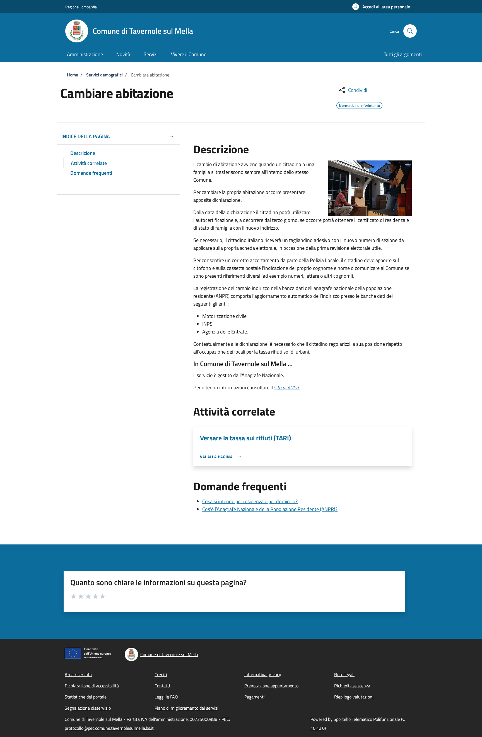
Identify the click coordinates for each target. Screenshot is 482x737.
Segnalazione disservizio (88, 708)
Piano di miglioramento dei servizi (186, 708)
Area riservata (78, 674)
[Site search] (410, 31)
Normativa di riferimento (359, 104)
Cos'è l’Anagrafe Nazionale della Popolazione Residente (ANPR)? (270, 509)
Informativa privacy (262, 674)
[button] (381, 6)
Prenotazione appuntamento (271, 685)
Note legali (344, 674)
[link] (222, 457)
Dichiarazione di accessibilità (92, 685)
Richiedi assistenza (352, 685)
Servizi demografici (104, 74)
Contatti (162, 685)
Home (72, 74)
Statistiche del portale (86, 696)
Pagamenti (254, 696)
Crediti (161, 674)
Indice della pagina (85, 136)
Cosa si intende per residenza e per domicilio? (250, 501)
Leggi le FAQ (166, 696)
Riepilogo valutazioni (353, 696)
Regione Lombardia (81, 7)
